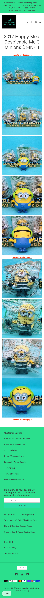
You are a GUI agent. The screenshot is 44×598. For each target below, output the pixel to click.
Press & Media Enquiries (14, 444)
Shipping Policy (10, 450)
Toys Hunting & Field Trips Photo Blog (20, 520)
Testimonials (9, 468)
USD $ (21, 568)
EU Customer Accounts (14, 480)
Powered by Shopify (22, 591)
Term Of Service (11, 553)
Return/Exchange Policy (14, 456)
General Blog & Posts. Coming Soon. (19, 532)
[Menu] (40, 21)
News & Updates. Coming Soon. (18, 526)
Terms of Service (11, 474)
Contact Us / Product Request (17, 438)
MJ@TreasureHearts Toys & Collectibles (25, 588)
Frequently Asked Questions (16, 462)
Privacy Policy (10, 548)
